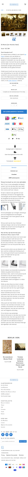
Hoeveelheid (14, 103)
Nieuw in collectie (5, 402)
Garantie (3, 427)
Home (2, 10)
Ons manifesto (4, 420)
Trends (2, 411)
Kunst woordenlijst (5, 389)
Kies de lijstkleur (14, 95)
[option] (14, 22)
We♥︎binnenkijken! (5, 394)
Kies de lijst (14, 89)
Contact (3, 422)
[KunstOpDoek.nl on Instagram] (7, 434)
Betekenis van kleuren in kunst (8, 391)
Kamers (2, 413)
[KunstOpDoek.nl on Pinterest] (11, 434)
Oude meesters (12, 80)
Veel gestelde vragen (6, 396)
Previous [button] (3, 23)
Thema (2, 405)
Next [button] (24, 23)
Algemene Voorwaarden (11, 455)
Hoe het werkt (4, 385)
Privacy (3, 455)
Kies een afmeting (14, 83)
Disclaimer (21, 455)
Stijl (2, 407)
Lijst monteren (4, 387)
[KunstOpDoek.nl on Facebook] (3, 434)
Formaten (3, 409)
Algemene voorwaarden (6, 424)
